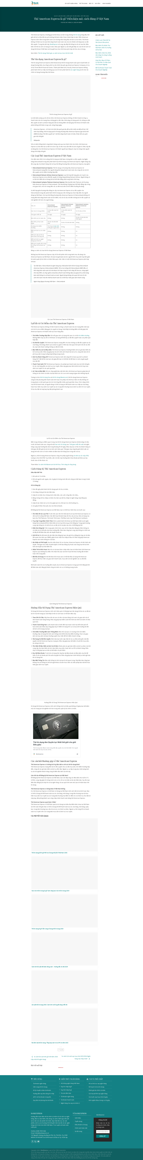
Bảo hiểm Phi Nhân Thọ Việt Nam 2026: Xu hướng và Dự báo (103, 48)
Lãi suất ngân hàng (71, 3)
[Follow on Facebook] (32, 1141)
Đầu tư (91, 3)
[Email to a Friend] (62, 1049)
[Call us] (35, 1141)
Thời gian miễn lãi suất (76, 444)
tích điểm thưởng (83, 335)
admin (80, 22)
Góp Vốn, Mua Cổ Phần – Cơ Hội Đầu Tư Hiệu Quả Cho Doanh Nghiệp (103, 62)
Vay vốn (97, 3)
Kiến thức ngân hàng (73, 16)
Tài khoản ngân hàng (39, 1083)
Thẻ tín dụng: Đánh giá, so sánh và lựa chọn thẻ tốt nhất (55, 53)
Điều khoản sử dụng (81, 1125)
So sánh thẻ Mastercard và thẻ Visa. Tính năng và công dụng (57, 464)
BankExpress (54, 44)
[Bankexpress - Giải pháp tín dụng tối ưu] (35, 3)
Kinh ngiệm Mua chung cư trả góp (99, 1100)
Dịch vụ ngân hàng (60, 16)
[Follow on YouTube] (38, 1141)
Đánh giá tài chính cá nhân (97, 1090)
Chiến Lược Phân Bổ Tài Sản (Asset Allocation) (102, 41)
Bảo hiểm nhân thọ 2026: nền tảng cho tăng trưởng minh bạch (103, 55)
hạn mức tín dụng (60, 444)
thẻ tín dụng (77, 35)
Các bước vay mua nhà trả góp (98, 1097)
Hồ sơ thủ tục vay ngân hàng (98, 1083)
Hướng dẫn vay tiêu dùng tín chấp (43, 1093)
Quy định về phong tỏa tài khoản (43, 1100)
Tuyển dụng (78, 1121)
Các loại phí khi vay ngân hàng (98, 1093)
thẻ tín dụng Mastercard (60, 377)
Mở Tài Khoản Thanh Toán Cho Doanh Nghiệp (103, 69)
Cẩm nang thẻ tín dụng (40, 1087)
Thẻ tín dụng (83, 3)
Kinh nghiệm (107, 3)
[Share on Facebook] (59, 1049)
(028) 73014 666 (41, 1131)
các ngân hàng (75, 70)
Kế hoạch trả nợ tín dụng (96, 1087)
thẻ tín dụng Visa (45, 377)
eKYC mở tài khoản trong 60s (42, 1097)
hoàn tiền (56, 226)
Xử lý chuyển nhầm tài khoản (42, 1090)
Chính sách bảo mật (81, 1128)
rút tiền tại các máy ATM (80, 456)
